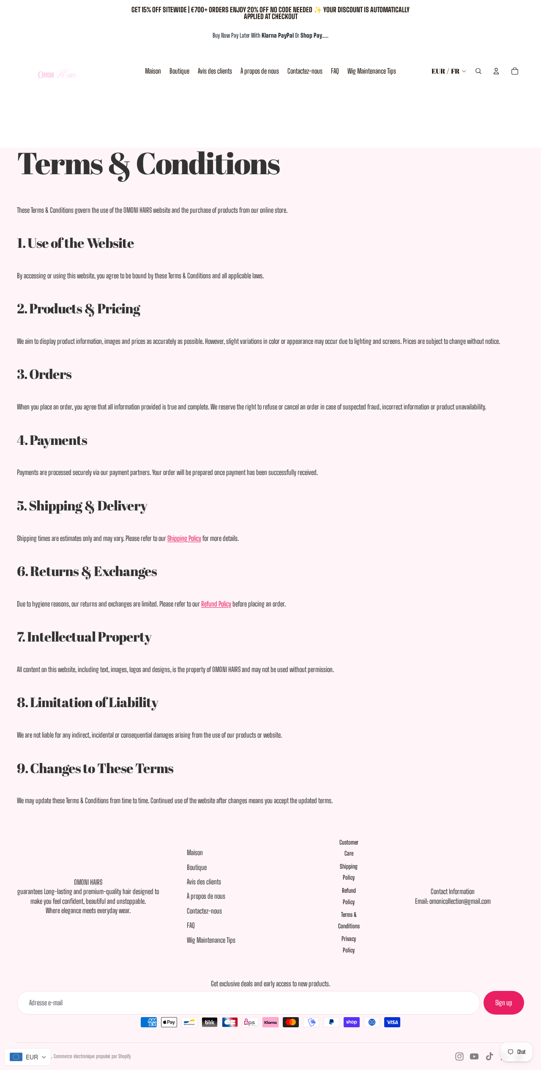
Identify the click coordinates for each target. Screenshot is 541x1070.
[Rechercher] (478, 71)
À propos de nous (206, 896)
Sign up (503, 1003)
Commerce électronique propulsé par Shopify (92, 1056)
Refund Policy (216, 604)
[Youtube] (474, 1056)
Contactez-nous (204, 911)
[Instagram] (459, 1056)
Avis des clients (204, 882)
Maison (195, 852)
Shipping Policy (184, 538)
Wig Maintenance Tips (211, 940)
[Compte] (496, 71)
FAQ (191, 925)
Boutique (197, 867)
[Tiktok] (489, 1056)
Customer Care (348, 848)
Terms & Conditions (349, 920)
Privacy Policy (349, 944)
